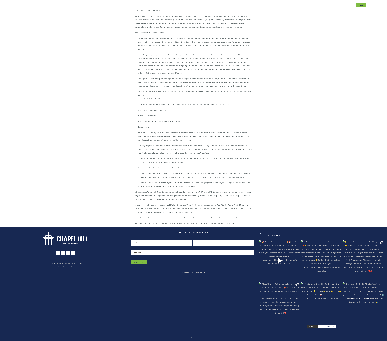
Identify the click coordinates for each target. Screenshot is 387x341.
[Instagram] (68, 253)
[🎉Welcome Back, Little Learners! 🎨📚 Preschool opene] (279, 260)
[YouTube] (73, 253)
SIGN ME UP (139, 262)
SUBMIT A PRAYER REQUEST (193, 272)
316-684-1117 (68, 267)
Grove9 (209, 337)
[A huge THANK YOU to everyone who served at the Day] (279, 302)
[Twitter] (63, 253)
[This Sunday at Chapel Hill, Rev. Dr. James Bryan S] (321, 302)
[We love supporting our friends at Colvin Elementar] (321, 260)
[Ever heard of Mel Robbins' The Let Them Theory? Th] (363, 302)
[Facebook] (58, 253)
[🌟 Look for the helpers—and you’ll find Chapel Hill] (363, 260)
